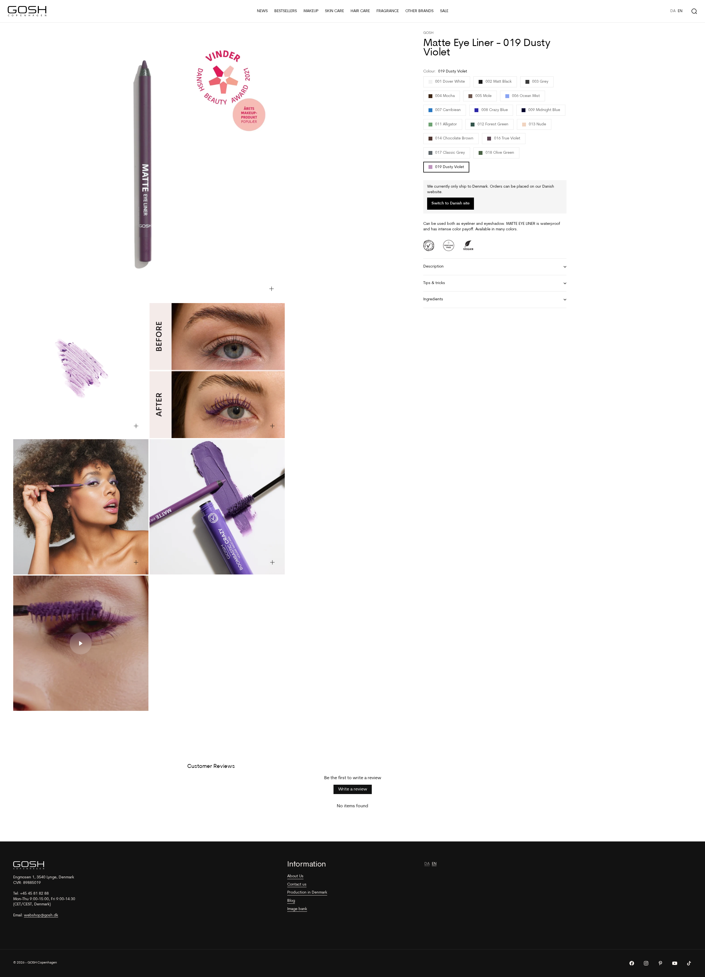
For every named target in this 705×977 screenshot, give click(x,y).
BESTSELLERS (285, 11)
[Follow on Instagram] (646, 963)
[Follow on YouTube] (674, 963)
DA (673, 11)
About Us (295, 876)
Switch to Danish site (451, 204)
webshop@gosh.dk (41, 915)
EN (680, 11)
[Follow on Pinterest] (660, 963)
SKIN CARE (334, 11)
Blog (291, 901)
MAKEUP (310, 11)
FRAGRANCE (387, 11)
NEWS (262, 11)
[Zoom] (271, 288)
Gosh (428, 33)
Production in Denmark (307, 892)
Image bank (297, 909)
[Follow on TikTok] (689, 963)
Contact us (297, 884)
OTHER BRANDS (419, 11)
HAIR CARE (360, 11)
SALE (444, 11)
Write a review (352, 789)
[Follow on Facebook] (631, 963)
